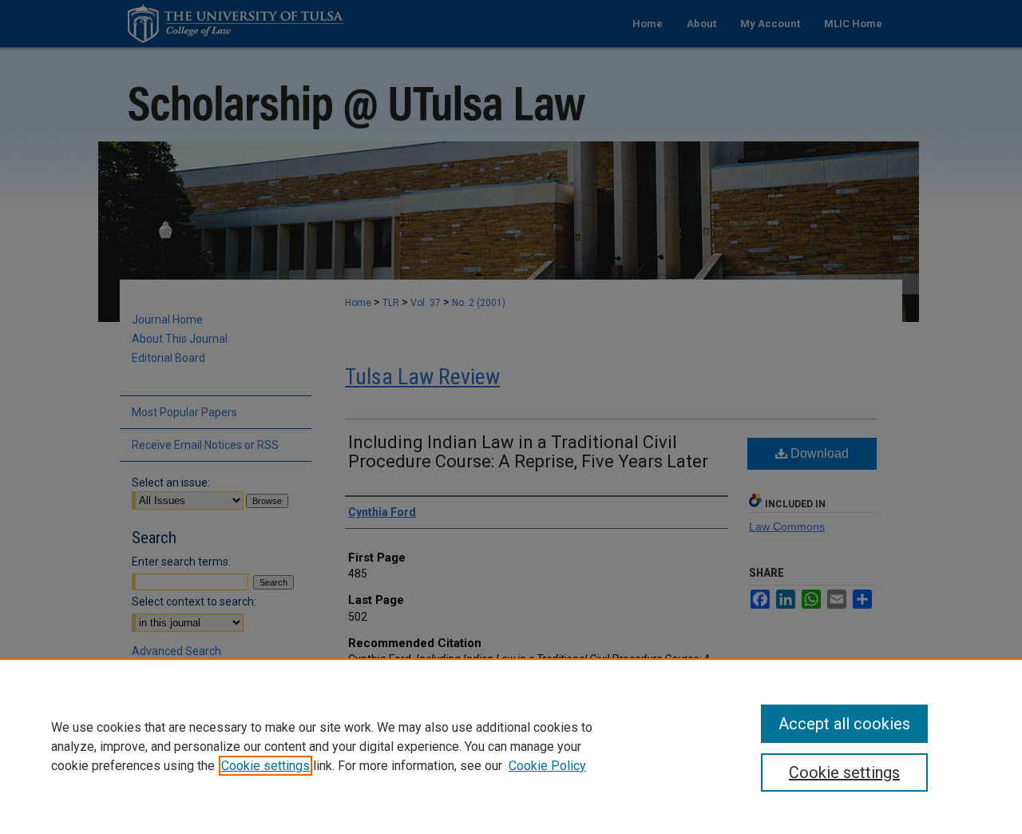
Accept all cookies (844, 723)
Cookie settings (265, 765)
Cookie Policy (547, 765)
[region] (511, 746)
